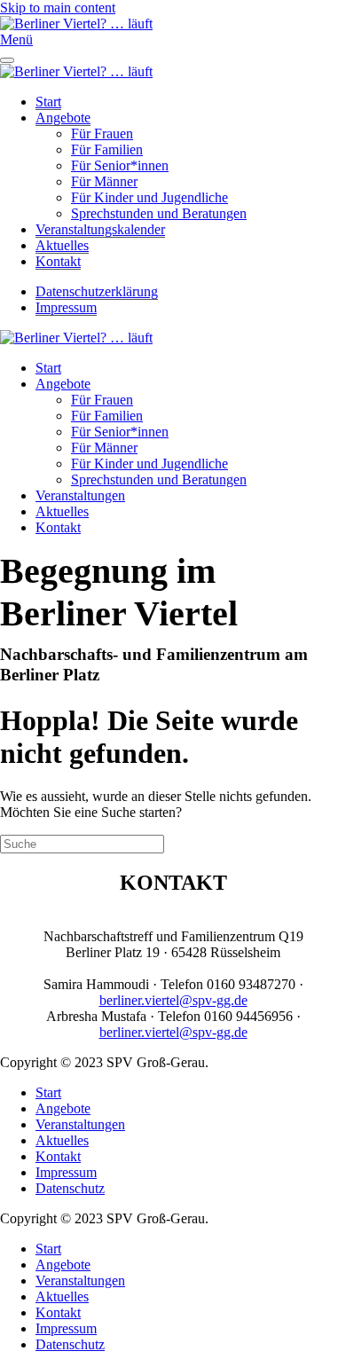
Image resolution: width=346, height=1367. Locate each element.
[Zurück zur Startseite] (76, 23)
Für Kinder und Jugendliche (149, 197)
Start (48, 101)
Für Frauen (102, 133)
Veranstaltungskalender (100, 229)
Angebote (62, 117)
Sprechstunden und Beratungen (159, 213)
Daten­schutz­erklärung (96, 291)
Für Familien (107, 149)
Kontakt (58, 261)
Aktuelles (62, 245)
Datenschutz (70, 1188)
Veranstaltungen (80, 495)
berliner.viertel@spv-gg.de (173, 1000)
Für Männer (104, 181)
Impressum (66, 307)
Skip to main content (57, 7)
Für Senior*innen (120, 165)
